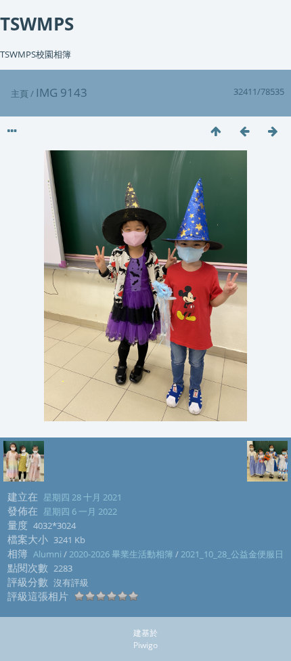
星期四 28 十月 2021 (82, 497)
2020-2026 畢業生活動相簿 (121, 554)
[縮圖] (216, 131)
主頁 (19, 93)
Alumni (47, 554)
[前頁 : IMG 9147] (244, 131)
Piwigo (145, 645)
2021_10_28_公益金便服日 (232, 554)
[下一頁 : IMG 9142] (273, 131)
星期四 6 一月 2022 (80, 511)
